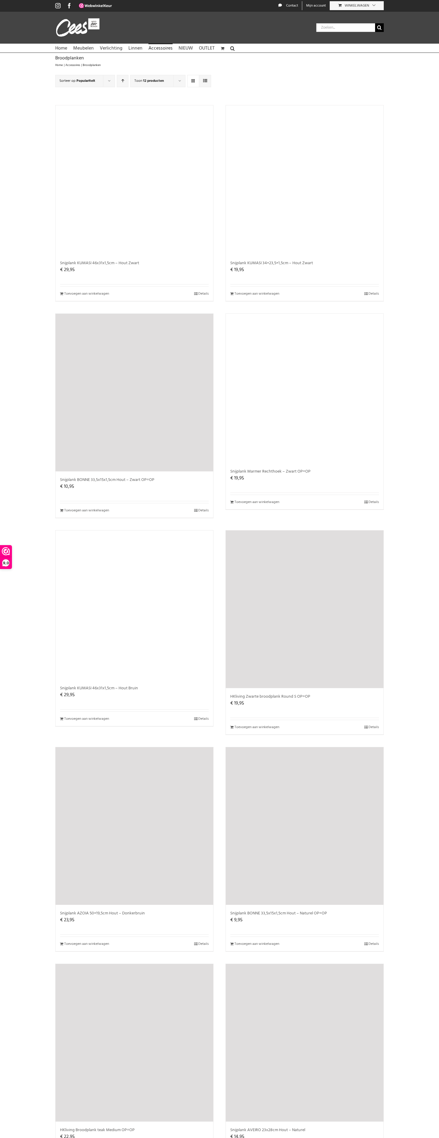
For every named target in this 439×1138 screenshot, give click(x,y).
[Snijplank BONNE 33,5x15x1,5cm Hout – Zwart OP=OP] (134, 392)
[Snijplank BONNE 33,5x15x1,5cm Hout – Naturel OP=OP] (304, 826)
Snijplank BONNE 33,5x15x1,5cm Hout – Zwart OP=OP (107, 479)
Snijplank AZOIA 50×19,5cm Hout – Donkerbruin (102, 913)
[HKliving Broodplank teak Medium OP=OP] (134, 1043)
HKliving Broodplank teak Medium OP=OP (97, 1130)
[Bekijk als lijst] (205, 81)
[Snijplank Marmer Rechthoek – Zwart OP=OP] (304, 388)
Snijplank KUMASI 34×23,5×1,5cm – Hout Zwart (271, 263)
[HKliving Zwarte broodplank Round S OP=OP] (304, 609)
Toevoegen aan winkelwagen (86, 293)
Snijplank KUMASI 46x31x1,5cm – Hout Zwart (99, 263)
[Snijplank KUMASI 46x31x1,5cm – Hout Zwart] (134, 180)
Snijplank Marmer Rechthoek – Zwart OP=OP (270, 471)
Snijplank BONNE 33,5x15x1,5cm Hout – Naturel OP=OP (278, 913)
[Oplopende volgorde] (122, 81)
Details (203, 293)
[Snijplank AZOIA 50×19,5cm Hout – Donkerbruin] (134, 826)
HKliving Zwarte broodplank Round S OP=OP (270, 696)
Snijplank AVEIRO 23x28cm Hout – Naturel (267, 1130)
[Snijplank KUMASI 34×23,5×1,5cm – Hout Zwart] (304, 180)
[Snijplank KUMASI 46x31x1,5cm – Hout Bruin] (134, 605)
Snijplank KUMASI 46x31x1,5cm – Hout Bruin (99, 688)
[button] (232, 48)
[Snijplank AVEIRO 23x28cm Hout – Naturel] (304, 1043)
